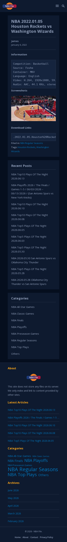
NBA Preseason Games (25, 333)
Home (18, 537)
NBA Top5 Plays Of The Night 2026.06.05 (31, 440)
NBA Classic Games (22, 313)
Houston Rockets (26, 147)
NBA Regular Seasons (31, 143)
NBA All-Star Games (23, 307)
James (15, 41)
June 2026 (13, 490)
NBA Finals (17, 320)
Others (15, 353)
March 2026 (14, 513)
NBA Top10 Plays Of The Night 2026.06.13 (31, 409)
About (26, 537)
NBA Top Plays (20, 347)
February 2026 (16, 521)
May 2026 (13, 498)
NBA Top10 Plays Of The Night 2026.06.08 (31, 433)
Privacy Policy (46, 537)
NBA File (38, 531)
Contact (34, 537)
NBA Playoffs (19, 327)
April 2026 (13, 505)
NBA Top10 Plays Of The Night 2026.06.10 (31, 425)
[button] (58, 5)
